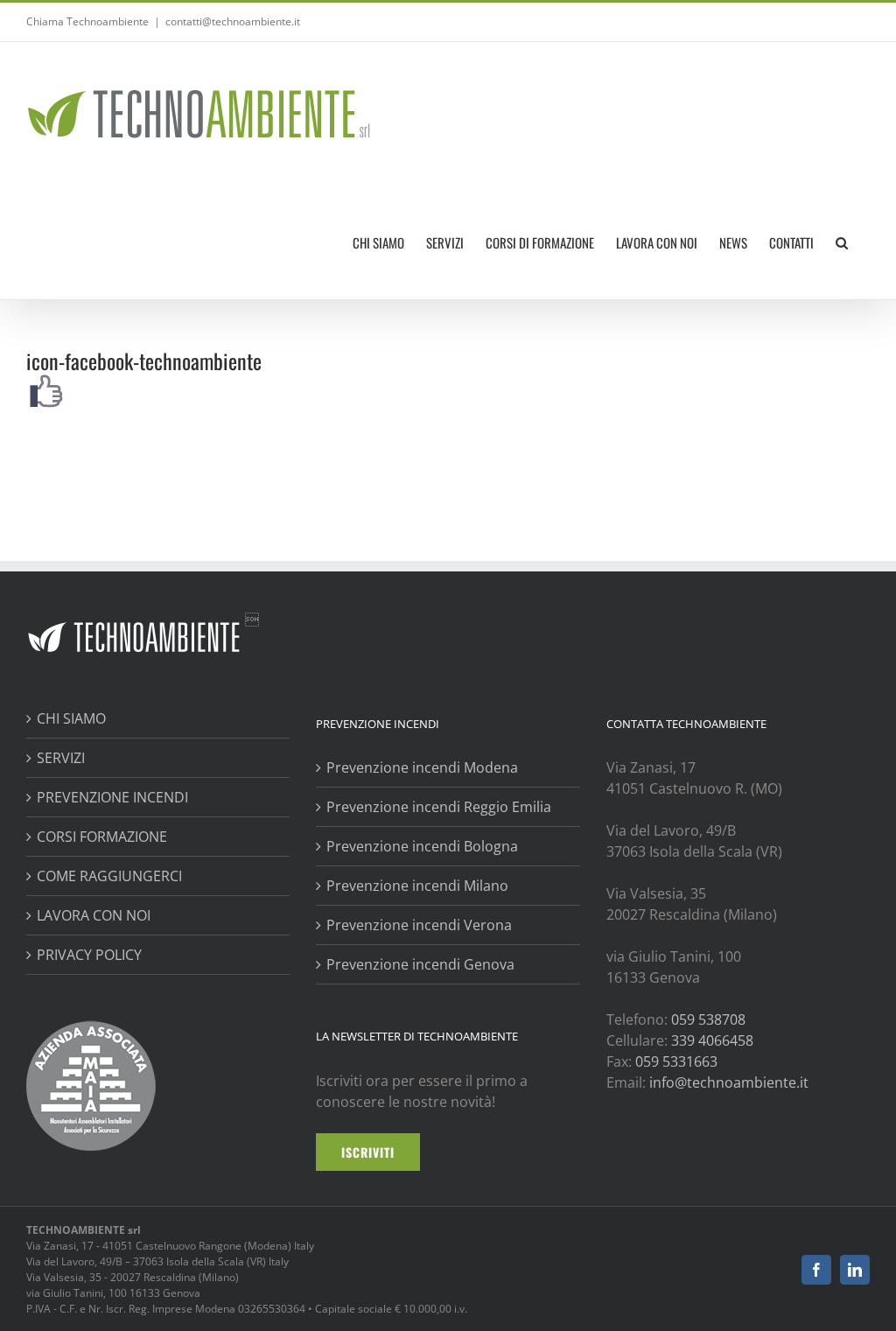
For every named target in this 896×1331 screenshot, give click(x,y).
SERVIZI (61, 757)
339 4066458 (712, 1040)
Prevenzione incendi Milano (417, 885)
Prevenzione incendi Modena (422, 767)
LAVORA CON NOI (93, 915)
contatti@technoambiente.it (232, 21)
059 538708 (708, 1019)
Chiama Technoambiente (87, 21)
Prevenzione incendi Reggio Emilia (438, 806)
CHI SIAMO (71, 718)
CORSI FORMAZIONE (102, 836)
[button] (842, 242)
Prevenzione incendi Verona (419, 925)
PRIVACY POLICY (89, 954)
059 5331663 (676, 1061)
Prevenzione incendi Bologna (422, 846)
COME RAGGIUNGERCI (109, 876)
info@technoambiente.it (728, 1082)
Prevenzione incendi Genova (420, 964)
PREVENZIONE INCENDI (112, 797)
